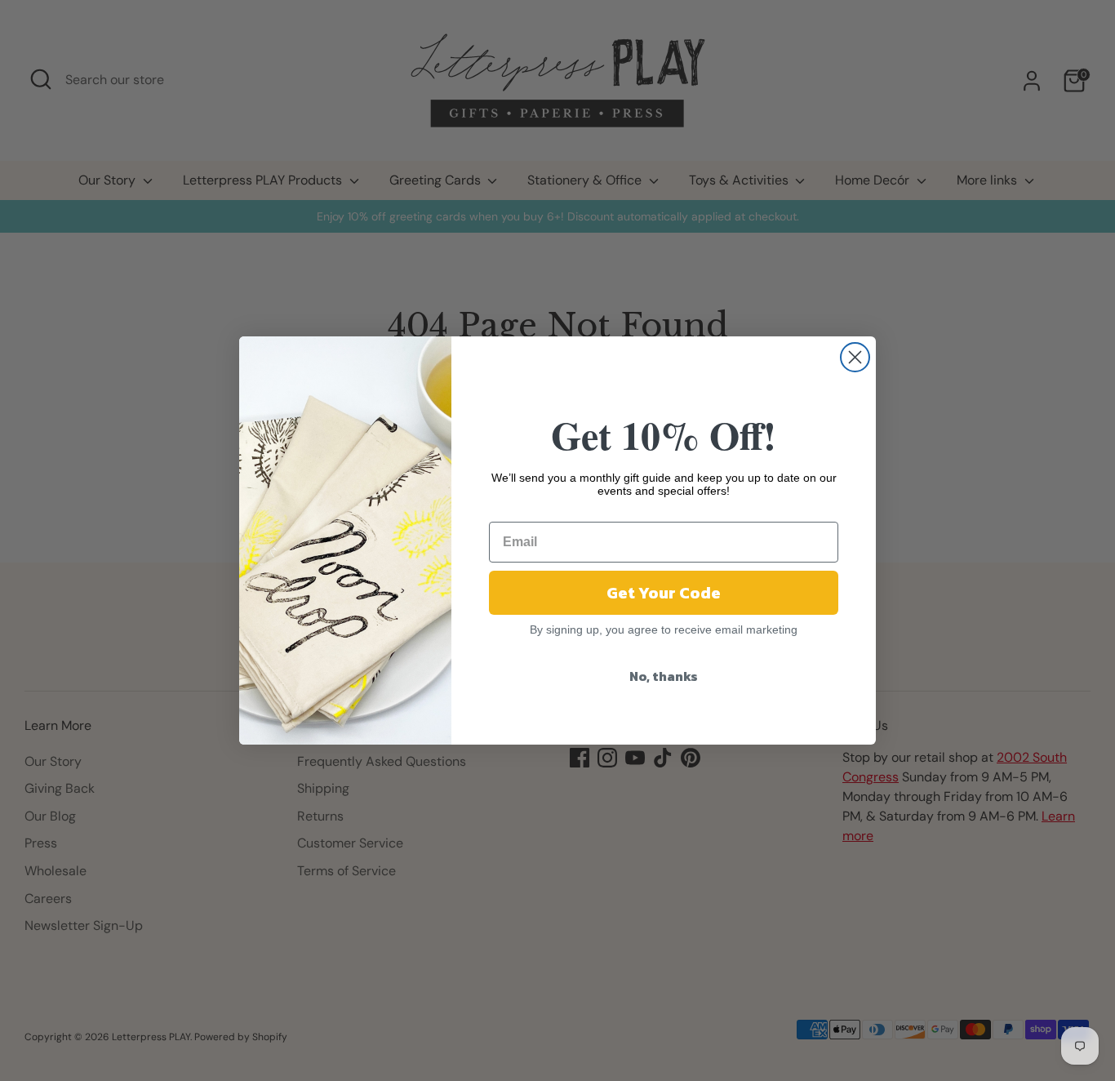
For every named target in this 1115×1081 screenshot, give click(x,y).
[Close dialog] (855, 357)
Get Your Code (663, 593)
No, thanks (663, 676)
